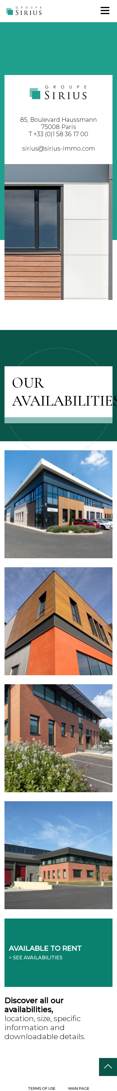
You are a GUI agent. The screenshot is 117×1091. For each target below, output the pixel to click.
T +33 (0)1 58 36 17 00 (58, 134)
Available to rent (45, 952)
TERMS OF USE (42, 1088)
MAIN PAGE (78, 1088)
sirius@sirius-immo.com (58, 148)
